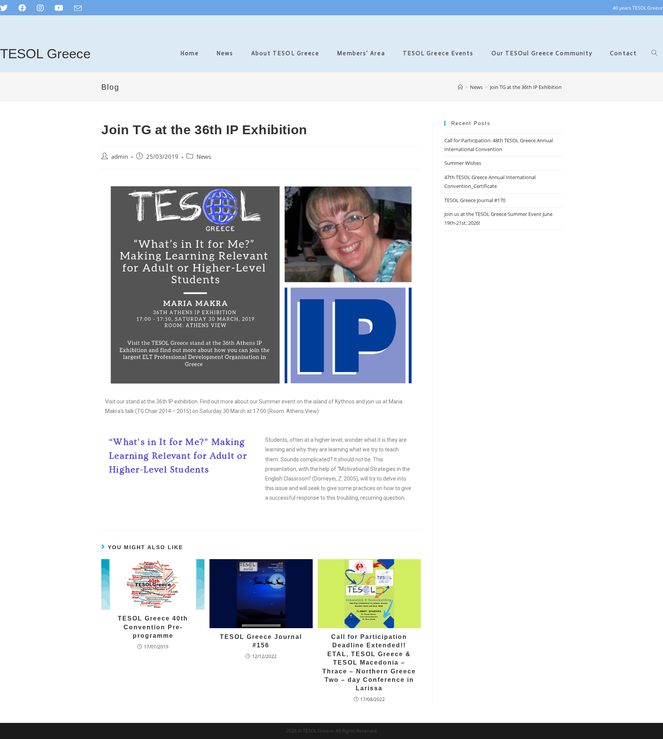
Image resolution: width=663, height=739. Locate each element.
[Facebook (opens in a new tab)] (22, 8)
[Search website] (654, 53)
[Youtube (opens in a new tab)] (59, 8)
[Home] (460, 87)
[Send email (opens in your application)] (78, 8)
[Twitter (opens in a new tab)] (6, 8)
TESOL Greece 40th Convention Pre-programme (153, 627)
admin (119, 156)
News (203, 156)
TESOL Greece (45, 53)
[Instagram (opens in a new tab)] (40, 8)
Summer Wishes (462, 163)
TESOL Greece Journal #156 (261, 641)
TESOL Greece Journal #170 (474, 200)
